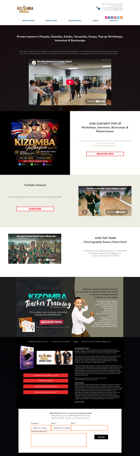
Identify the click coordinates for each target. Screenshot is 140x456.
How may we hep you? (38, 431)
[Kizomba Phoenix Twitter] (118, 17)
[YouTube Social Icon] (115, 17)
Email (73, 423)
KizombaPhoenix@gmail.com (113, 8)
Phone (53, 423)
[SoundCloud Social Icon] (121, 17)
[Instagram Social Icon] (106, 17)
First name (34, 423)
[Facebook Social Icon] (109, 17)
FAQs (76, 342)
